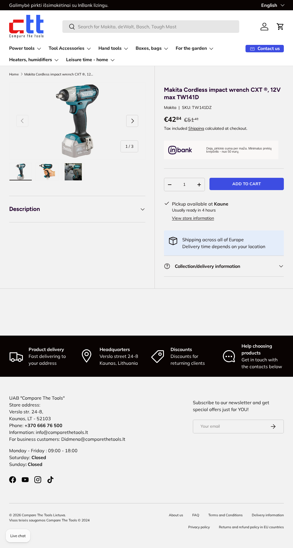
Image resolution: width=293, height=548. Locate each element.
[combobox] (150, 26)
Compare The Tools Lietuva (43, 515)
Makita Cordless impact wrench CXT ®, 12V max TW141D (58, 74)
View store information (193, 218)
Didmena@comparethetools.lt (93, 439)
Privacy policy (199, 527)
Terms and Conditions (225, 515)
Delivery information (268, 515)
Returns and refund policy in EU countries (251, 527)
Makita (170, 107)
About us (176, 515)
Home (14, 74)
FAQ (195, 515)
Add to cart (246, 183)
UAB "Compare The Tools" (37, 398)
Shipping (196, 128)
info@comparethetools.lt (62, 432)
